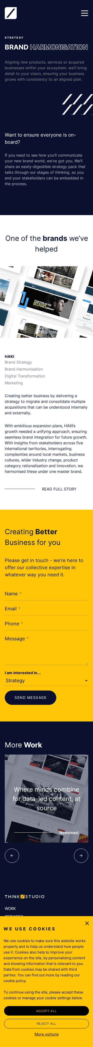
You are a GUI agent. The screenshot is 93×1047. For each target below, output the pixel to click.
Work (10, 908)
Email (13, 609)
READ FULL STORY (59, 489)
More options (47, 1034)
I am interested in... (23, 672)
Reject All (47, 1023)
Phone (14, 624)
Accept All (46, 1011)
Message (17, 639)
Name (13, 594)
